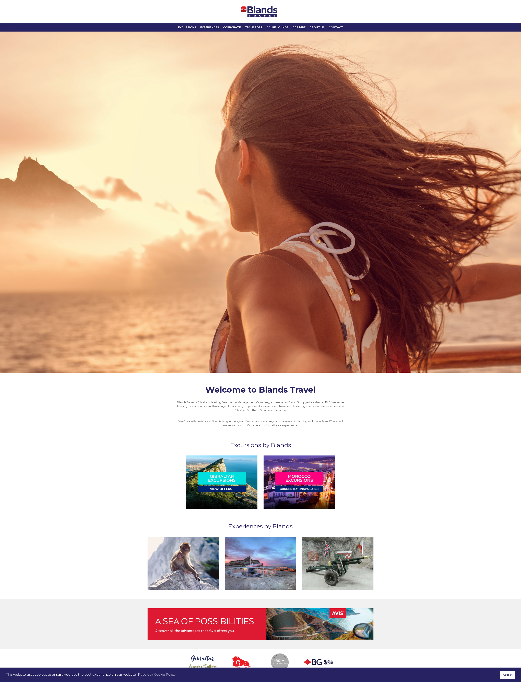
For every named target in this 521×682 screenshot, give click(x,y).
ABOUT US (317, 27)
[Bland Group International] (318, 662)
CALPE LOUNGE (277, 27)
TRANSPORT (254, 27)
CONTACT (336, 27)
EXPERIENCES (209, 27)
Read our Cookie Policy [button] (157, 675)
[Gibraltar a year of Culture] (202, 662)
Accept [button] (507, 674)
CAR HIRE (298, 27)
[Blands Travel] (259, 11)
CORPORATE (232, 27)
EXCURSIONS (187, 27)
